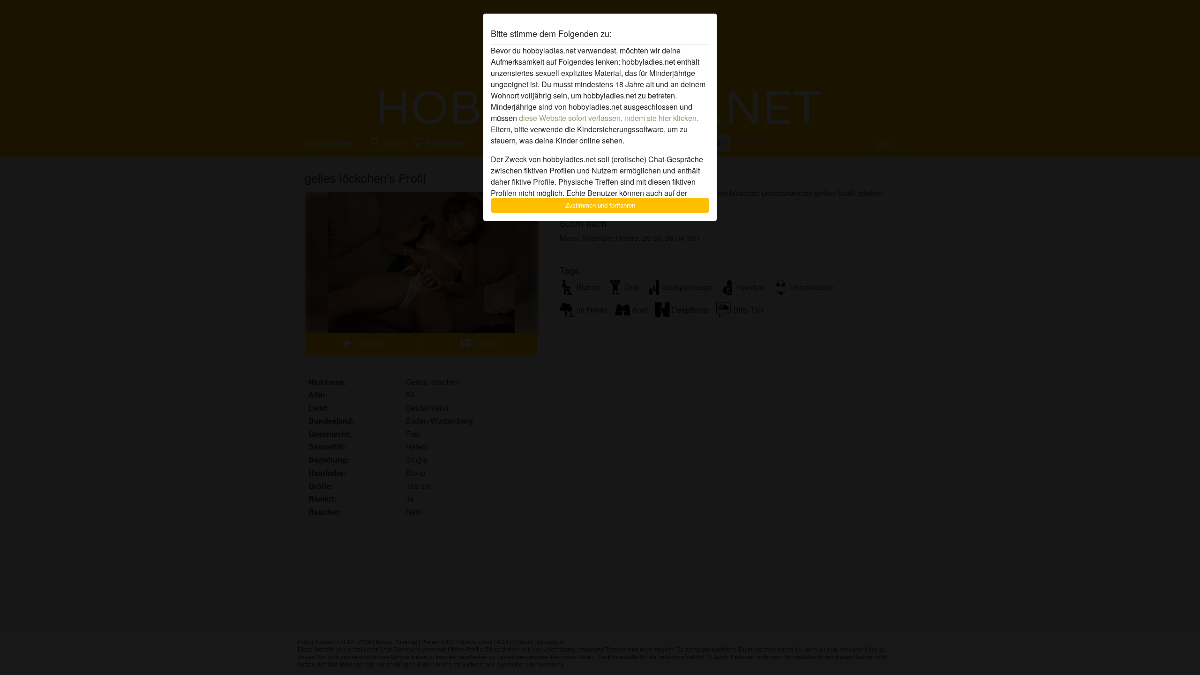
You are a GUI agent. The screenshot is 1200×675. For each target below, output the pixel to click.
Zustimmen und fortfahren (600, 205)
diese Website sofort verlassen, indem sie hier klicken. (608, 117)
